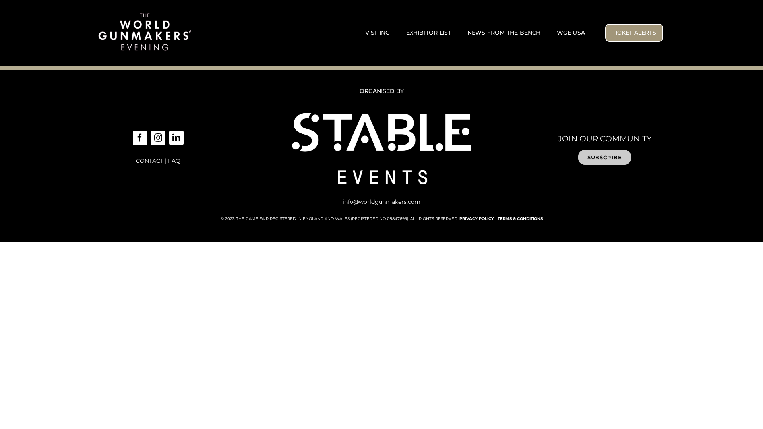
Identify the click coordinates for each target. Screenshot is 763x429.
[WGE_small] (145, 13)
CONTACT (149, 160)
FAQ (174, 160)
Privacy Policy (476, 218)
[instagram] (158, 138)
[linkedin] (176, 138)
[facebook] (140, 138)
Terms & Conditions (520, 218)
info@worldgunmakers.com (381, 201)
